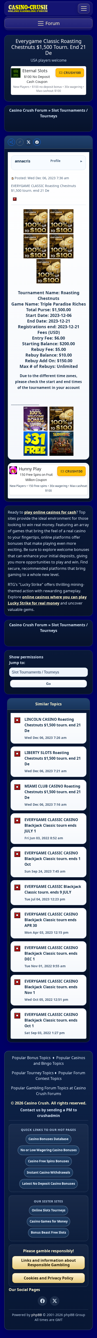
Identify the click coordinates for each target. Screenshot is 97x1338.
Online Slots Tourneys (48, 1210)
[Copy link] (20, 142)
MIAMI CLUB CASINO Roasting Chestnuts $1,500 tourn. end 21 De (52, 792)
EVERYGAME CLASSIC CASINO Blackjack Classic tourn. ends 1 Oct (52, 858)
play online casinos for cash (50, 512)
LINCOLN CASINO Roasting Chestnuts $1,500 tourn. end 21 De (52, 725)
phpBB (36, 1314)
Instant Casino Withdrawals (48, 1172)
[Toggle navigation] (84, 8)
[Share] (11, 142)
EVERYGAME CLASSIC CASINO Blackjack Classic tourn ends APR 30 (51, 920)
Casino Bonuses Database (48, 1139)
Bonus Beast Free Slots (48, 1232)
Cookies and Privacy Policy (48, 1278)
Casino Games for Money (49, 1221)
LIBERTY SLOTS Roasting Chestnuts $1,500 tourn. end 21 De (52, 758)
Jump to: (17, 662)
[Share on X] (28, 142)
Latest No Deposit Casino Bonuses (48, 1183)
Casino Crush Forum (28, 110)
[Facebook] (42, 1301)
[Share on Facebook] (37, 142)
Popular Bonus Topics (31, 1057)
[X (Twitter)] (54, 1301)
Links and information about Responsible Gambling (48, 1262)
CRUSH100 (72, 72)
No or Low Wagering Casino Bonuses (48, 1150)
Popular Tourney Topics (33, 1072)
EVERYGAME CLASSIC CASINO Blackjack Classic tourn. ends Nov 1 (51, 987)
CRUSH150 (73, 471)
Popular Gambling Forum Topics (40, 1088)
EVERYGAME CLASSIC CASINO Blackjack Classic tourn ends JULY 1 (51, 825)
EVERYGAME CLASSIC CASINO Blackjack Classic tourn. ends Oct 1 (51, 1020)
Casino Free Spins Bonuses (48, 1161)
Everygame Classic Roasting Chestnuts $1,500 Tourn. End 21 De (48, 47)
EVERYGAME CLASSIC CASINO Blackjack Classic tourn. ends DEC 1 (51, 953)
